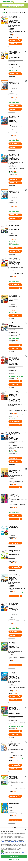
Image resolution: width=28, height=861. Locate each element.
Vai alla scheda (11, 46)
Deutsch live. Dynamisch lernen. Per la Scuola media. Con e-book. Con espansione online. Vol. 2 (14, 84)
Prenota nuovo (14, 143)
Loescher (12, 28)
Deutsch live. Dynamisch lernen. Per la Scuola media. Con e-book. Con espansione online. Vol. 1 (14, 193)
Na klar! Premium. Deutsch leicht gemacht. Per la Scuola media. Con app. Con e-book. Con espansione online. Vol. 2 (14, 711)
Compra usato (14, 43)
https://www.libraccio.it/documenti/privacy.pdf (13, 841)
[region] (14, 844)
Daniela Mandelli (18, 25)
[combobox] (13, 5)
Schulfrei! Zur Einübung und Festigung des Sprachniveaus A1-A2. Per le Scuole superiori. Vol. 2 (14, 553)
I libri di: (3, 13)
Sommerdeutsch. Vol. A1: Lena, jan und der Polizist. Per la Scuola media (13, 805)
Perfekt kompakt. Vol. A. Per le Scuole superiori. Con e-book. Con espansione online (14, 227)
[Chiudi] (25, 829)
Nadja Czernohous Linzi (22, 499)
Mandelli (16, 499)
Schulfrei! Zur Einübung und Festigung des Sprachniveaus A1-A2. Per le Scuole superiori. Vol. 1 (14, 529)
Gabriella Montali (11, 25)
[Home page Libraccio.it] (8, 2)
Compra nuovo (14, 40)
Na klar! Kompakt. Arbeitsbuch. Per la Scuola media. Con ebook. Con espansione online (13, 779)
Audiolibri (19, 6)
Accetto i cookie (14, 856)
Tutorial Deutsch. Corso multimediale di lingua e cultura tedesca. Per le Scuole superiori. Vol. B (14, 471)
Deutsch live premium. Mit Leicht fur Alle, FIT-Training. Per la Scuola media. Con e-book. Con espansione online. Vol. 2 (14, 157)
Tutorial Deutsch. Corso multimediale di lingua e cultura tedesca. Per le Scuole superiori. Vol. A (14, 298)
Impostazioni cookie (14, 859)
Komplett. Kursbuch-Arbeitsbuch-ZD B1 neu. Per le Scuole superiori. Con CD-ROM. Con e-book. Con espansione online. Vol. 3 (14, 745)
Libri (9, 6)
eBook (13, 6)
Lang (12, 91)
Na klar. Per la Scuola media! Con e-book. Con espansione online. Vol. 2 (14, 496)
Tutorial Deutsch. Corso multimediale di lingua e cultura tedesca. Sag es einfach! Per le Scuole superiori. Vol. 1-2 (14, 578)
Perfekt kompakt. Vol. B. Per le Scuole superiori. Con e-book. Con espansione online (14, 324)
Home (2, 9)
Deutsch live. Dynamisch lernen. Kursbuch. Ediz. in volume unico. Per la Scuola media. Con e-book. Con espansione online (14, 646)
